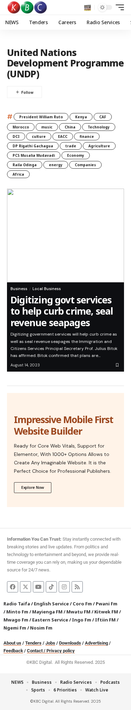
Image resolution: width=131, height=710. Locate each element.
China (70, 127)
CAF (102, 116)
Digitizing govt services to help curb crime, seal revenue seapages (61, 311)
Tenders (33, 643)
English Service (51, 603)
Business (18, 288)
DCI (16, 136)
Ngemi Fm (14, 628)
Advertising (96, 643)
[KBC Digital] (27, 7)
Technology (99, 127)
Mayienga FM (47, 612)
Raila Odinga (25, 164)
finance (87, 136)
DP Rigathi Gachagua (33, 145)
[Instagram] (64, 586)
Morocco (21, 127)
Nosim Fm (40, 628)
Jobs (50, 643)
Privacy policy (60, 650)
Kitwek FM (106, 612)
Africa (18, 174)
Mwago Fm (15, 620)
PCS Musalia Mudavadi (34, 155)
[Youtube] (38, 586)
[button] (87, 7)
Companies (85, 164)
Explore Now (32, 487)
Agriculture (99, 145)
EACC (62, 136)
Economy (75, 155)
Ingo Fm (81, 620)
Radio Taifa (16, 603)
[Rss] (77, 586)
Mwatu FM (78, 612)
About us (12, 643)
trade (70, 145)
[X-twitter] (25, 586)
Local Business (46, 288)
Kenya (81, 116)
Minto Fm (17, 612)
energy (56, 164)
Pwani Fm (106, 603)
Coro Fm (82, 603)
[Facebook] (12, 586)
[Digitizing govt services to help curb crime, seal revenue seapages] (65, 235)
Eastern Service (50, 620)
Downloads (70, 643)
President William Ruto (41, 116)
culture (39, 136)
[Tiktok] (51, 586)
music (46, 127)
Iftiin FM (105, 620)
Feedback (13, 650)
